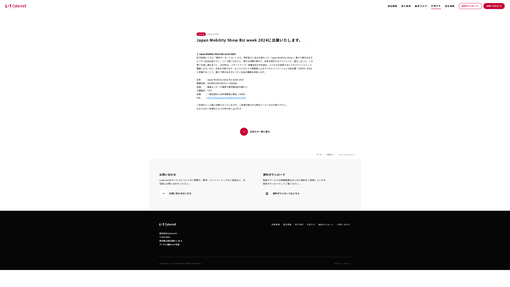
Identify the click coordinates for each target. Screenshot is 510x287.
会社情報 (450, 6)
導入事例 (406, 6)
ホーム (319, 154)
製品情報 (392, 6)
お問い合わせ (343, 224)
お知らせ (330, 154)
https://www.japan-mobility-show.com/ (226, 97)
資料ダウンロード (325, 224)
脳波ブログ (421, 6)
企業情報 (275, 224)
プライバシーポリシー (342, 263)
